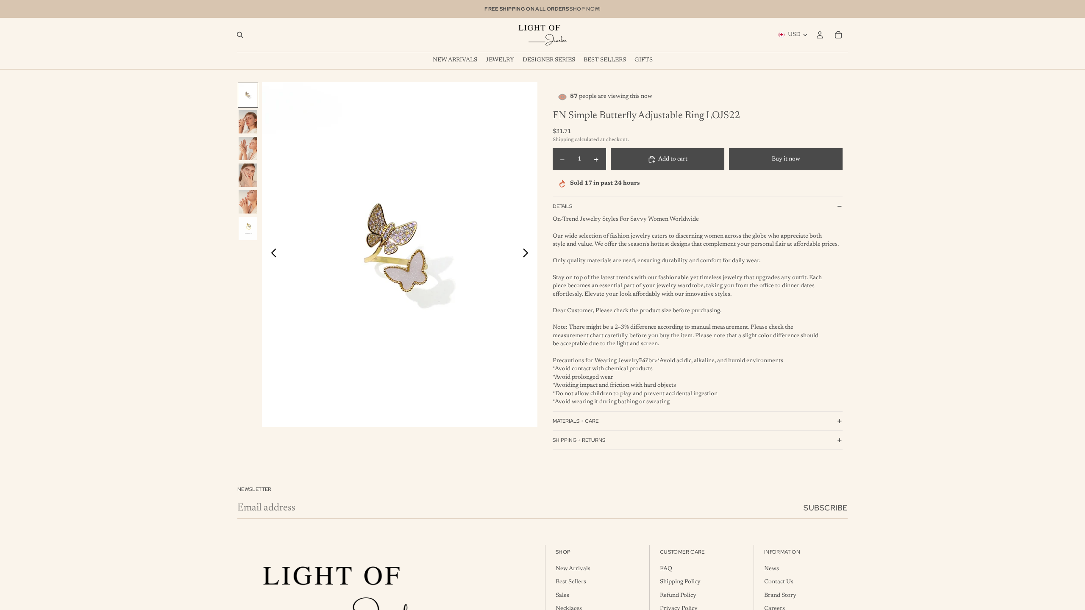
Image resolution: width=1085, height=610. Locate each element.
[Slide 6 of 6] (248, 228)
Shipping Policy (680, 582)
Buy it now (786, 159)
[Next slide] (527, 254)
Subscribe (826, 508)
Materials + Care (575, 421)
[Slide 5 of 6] (248, 202)
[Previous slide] (271, 254)
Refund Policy (678, 596)
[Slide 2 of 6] (248, 121)
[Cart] (838, 34)
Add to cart (672, 159)
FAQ (666, 569)
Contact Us (778, 582)
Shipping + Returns (579, 440)
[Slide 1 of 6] (248, 95)
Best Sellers (571, 582)
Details (562, 206)
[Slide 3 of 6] (248, 148)
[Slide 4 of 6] (248, 175)
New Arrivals (573, 569)
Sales (562, 596)
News (771, 569)
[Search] (240, 34)
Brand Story (780, 596)
